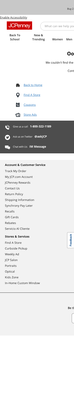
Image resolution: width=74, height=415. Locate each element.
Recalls (10, 211)
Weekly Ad (12, 254)
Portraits (11, 266)
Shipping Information (19, 200)
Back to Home (33, 85)
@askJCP (41, 136)
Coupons (30, 105)
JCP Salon (11, 260)
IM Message (37, 146)
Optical (10, 271)
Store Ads (30, 115)
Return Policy (14, 194)
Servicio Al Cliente (17, 229)
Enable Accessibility (13, 17)
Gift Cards (12, 217)
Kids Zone (11, 277)
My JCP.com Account (19, 177)
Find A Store (32, 95)
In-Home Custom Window (22, 283)
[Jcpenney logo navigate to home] (19, 25)
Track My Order (15, 171)
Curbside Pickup (16, 248)
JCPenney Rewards (17, 182)
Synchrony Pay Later (19, 206)
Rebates (10, 223)
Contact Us (12, 188)
